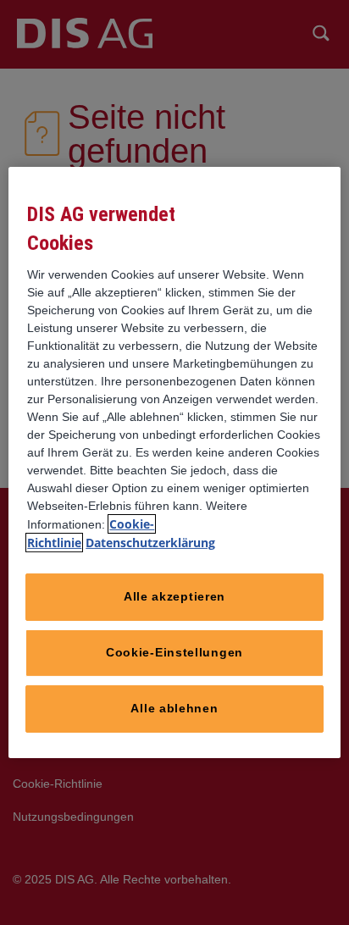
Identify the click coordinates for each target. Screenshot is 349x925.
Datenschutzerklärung (150, 543)
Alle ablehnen (174, 708)
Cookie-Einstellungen (174, 652)
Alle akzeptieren (174, 596)
